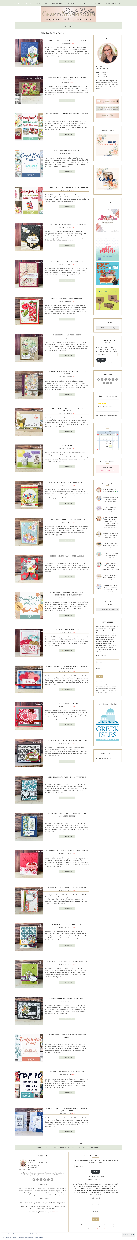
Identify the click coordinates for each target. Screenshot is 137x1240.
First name (99, 662)
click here (56, 1212)
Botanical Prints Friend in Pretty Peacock (67, 777)
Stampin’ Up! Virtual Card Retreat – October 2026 (110, 499)
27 (110, 446)
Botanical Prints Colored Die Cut (67, 924)
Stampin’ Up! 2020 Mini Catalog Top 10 (67, 1072)
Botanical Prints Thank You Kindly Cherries (67, 740)
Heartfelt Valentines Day (67, 703)
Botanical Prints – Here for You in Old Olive (67, 961)
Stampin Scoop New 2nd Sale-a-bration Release (67, 187)
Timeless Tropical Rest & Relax (67, 335)
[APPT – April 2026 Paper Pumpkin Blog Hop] (98, 576)
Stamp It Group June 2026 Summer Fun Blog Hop (110, 555)
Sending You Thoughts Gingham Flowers (67, 482)
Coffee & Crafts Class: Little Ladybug (67, 556)
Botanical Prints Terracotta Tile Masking (67, 887)
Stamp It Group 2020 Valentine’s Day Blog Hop (67, 851)
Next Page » (85, 1143)
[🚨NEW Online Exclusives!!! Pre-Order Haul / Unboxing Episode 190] (98, 564)
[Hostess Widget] (107, 145)
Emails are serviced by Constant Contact (105, 1228)
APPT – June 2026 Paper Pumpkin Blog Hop (110, 545)
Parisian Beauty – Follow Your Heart (67, 261)
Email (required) (101, 655)
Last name (99, 669)
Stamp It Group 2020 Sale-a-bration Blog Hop (67, 224)
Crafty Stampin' (68, 14)
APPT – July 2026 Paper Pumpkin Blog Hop (110, 509)
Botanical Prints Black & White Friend (67, 998)
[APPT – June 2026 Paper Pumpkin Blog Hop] (98, 544)
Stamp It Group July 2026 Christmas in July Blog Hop (110, 535)
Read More (68, 61)
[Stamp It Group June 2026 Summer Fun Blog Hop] (98, 554)
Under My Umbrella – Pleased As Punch (67, 519)
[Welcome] (107, 53)
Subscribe (101, 359)
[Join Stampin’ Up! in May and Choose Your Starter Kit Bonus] (98, 586)
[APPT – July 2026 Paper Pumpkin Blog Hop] (98, 508)
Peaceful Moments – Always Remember (67, 298)
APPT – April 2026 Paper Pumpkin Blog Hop (110, 577)
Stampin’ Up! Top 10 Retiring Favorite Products (67, 114)
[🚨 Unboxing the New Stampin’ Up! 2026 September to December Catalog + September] (98, 518)
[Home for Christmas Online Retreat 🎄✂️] (98, 490)
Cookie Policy (39, 1237)
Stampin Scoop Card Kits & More (67, 151)
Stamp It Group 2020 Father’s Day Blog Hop (67, 40)
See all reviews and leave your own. (106, 415)
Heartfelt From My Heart (67, 630)
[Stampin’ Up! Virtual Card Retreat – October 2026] (98, 498)
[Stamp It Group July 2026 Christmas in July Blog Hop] (98, 534)
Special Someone (67, 445)
